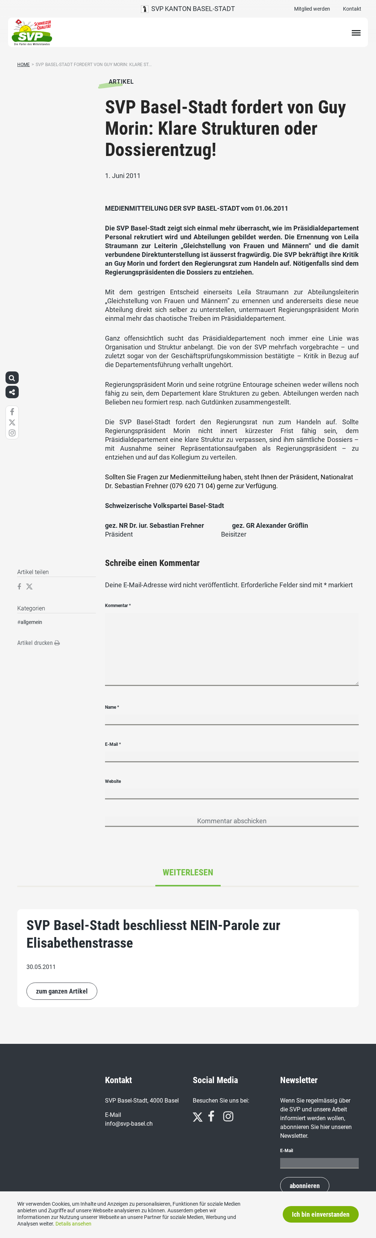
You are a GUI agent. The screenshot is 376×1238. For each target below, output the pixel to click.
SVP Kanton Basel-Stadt (191, 8)
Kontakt (352, 9)
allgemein (31, 622)
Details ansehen (73, 1224)
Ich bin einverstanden (321, 1214)
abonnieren (305, 1186)
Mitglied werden (312, 9)
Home (23, 64)
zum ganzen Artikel (62, 991)
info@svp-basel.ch (129, 1123)
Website (113, 781)
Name (112, 707)
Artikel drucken (35, 642)
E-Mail (113, 744)
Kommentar (118, 605)
